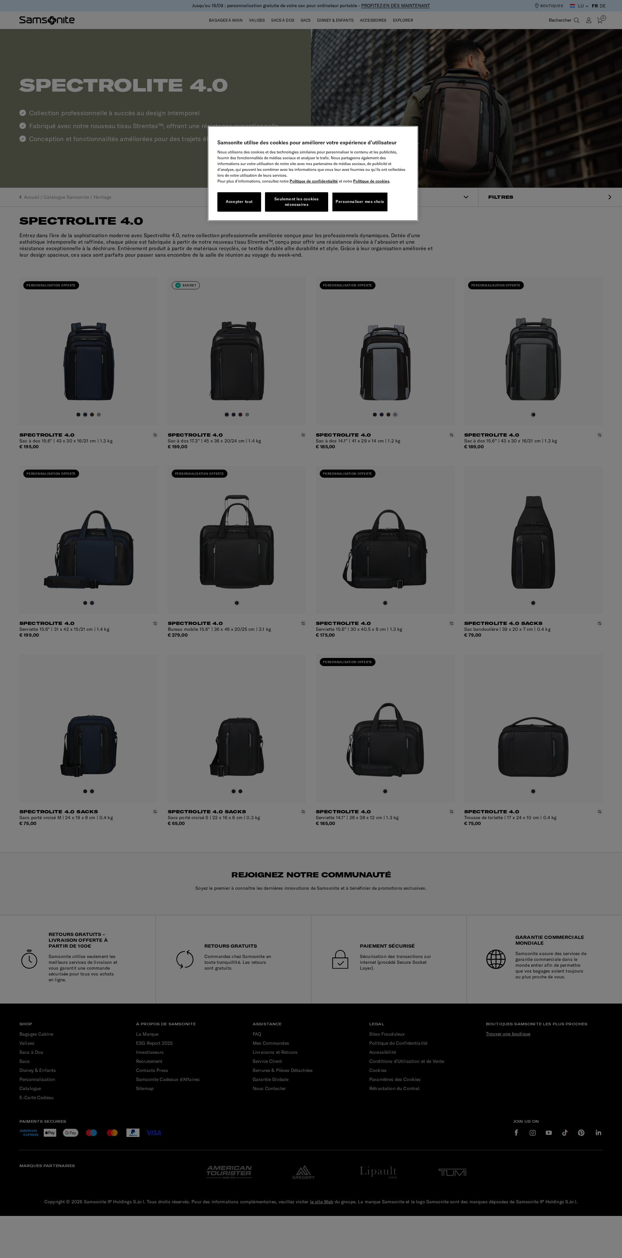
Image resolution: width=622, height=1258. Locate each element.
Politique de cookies (371, 181)
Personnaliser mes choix (360, 201)
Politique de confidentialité (314, 181)
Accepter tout (239, 201)
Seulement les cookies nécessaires (296, 201)
